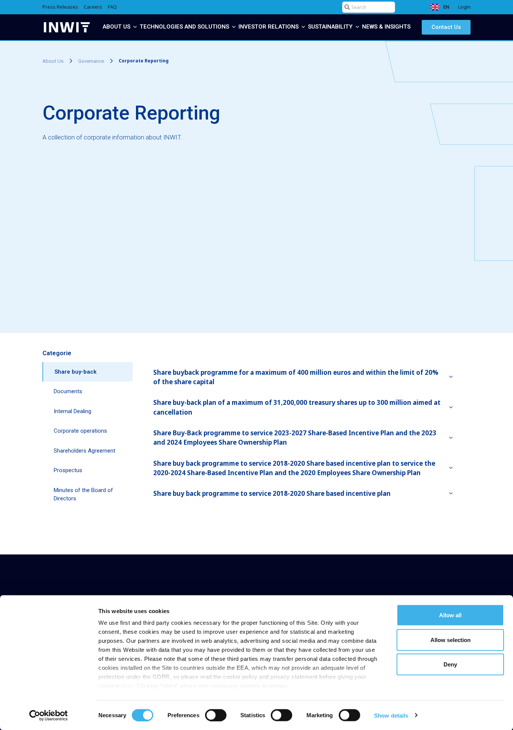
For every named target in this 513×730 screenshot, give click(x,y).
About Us (52, 61)
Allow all (450, 615)
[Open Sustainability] (357, 27)
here (127, 686)
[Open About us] (135, 27)
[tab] (87, 372)
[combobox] (368, 7)
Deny (450, 664)
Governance (91, 61)
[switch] (215, 715)
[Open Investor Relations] (303, 27)
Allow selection (450, 639)
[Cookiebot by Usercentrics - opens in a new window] (48, 715)
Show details (391, 715)
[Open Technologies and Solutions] (234, 27)
